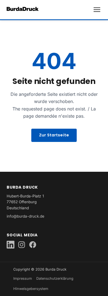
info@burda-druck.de (25, 216)
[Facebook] (33, 245)
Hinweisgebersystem (30, 289)
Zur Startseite (54, 135)
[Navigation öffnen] (96, 9)
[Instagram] (21, 245)
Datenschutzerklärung (54, 278)
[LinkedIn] (10, 245)
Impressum (22, 278)
